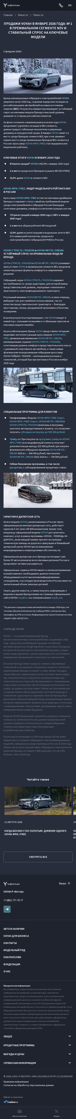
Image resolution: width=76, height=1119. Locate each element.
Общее (8, 1036)
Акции (57, 1116)
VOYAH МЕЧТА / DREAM (50, 250)
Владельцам (12, 964)
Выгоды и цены (14, 1054)
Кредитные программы (19, 1045)
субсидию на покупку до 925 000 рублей (43, 432)
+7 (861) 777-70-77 (13, 900)
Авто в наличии (14, 928)
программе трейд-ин (50, 439)
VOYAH (62, 122)
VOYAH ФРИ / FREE (35, 143)
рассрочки (16, 467)
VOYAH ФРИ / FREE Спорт (50, 417)
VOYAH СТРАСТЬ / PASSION (19, 250)
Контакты (10, 943)
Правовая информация (16, 1081)
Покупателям (12, 957)
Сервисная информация (20, 1063)
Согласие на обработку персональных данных (29, 1085)
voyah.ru (23, 597)
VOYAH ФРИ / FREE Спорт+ (24, 421)
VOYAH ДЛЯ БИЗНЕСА (16, 936)
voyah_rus (56, 597)
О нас (7, 971)
